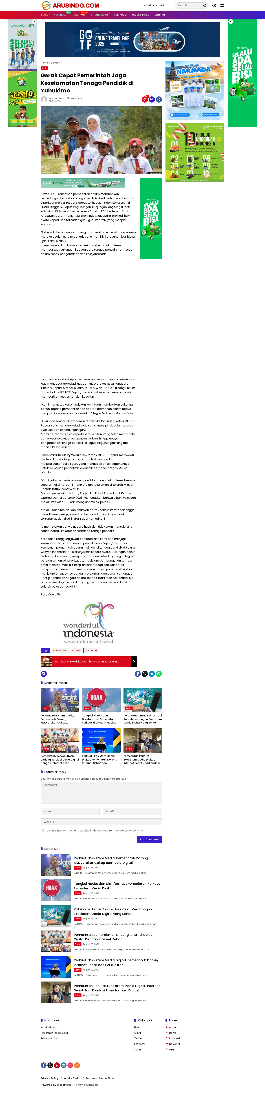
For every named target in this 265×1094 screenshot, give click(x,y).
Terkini (138, 1038)
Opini (137, 1033)
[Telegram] (152, 674)
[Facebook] (138, 674)
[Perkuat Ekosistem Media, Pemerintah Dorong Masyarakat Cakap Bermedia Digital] (60, 700)
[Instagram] (70, 1065)
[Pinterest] (57, 1065)
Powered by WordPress (56, 1085)
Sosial (137, 1049)
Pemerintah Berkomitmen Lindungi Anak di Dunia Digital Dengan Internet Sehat (60, 759)
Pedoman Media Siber (54, 1033)
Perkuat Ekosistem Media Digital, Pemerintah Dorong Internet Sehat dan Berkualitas (99, 759)
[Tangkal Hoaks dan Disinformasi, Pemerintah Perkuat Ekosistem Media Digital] (101, 700)
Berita (44, 68)
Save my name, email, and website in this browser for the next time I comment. (95, 830)
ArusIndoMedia (57, 98)
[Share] (159, 99)
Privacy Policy (49, 1038)
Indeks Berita (49, 1027)
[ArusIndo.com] (89, 5)
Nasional (174, 1044)
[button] (204, 5)
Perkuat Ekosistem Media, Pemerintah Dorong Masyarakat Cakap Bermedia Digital (57, 719)
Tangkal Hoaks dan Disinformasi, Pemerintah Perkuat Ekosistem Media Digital (98, 719)
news (78, 650)
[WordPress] (64, 1065)
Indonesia (61, 650)
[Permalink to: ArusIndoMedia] (45, 99)
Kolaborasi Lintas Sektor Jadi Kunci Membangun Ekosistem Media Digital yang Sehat (142, 719)
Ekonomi (139, 1044)
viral (171, 1049)
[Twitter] (145, 674)
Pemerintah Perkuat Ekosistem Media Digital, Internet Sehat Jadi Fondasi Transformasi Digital (141, 759)
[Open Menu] (222, 5)
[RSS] (77, 1065)
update (92, 650)
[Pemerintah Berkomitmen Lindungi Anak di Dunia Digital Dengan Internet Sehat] (60, 740)
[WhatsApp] (159, 674)
